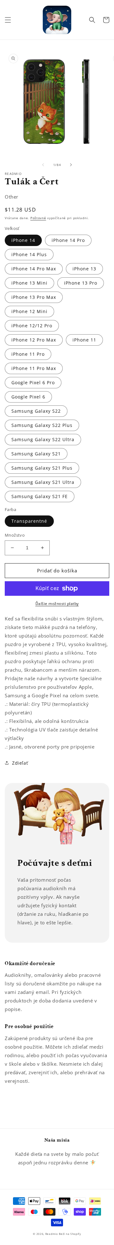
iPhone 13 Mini (29, 283)
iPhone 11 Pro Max (33, 368)
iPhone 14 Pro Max (33, 269)
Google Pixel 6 (28, 397)
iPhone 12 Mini (29, 311)
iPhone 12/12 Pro (31, 326)
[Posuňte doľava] (43, 165)
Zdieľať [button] (20, 763)
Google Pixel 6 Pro (33, 382)
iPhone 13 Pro (80, 283)
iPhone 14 (23, 240)
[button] (8, 20)
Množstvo (15, 535)
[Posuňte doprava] (71, 165)
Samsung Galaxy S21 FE (39, 496)
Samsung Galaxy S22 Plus (42, 425)
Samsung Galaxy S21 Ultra (42, 482)
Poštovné (38, 218)
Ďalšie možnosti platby (57, 603)
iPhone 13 (84, 269)
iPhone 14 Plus (29, 254)
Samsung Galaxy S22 (36, 411)
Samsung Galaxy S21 (36, 454)
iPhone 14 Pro (68, 240)
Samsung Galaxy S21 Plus (42, 468)
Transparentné (29, 521)
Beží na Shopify (70, 1234)
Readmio (51, 1234)
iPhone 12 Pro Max (33, 340)
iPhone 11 (84, 340)
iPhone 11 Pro (28, 354)
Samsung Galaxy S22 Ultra (42, 439)
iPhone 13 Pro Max (33, 297)
